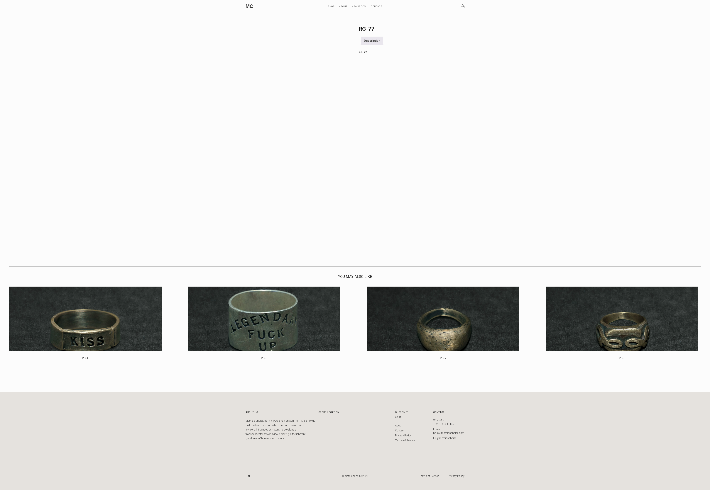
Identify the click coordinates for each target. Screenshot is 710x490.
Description (372, 40)
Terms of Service (405, 440)
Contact (376, 6)
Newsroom (359, 6)
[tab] (372, 41)
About (343, 6)
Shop (331, 6)
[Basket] (462, 6)
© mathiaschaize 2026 (355, 475)
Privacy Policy (403, 435)
